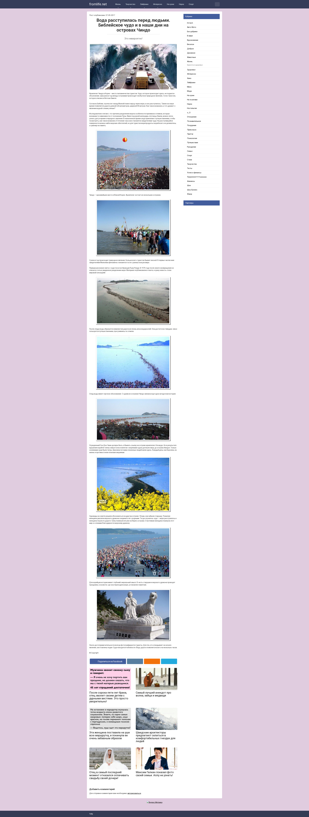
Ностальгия (192, 108)
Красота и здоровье (195, 65)
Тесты (189, 168)
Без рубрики (192, 31)
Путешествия (192, 142)
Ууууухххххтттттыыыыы (197, 177)
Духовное (191, 53)
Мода (189, 91)
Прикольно (191, 130)
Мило (189, 87)
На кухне (170, 4)
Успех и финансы (194, 173)
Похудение (191, 125)
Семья (189, 151)
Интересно (157, 4)
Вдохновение (192, 40)
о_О (188, 113)
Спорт (191, 4)
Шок (189, 185)
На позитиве (192, 100)
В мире (190, 36)
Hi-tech (190, 23)
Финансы (191, 181)
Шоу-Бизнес (192, 190)
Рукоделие (191, 147)
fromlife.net (98, 4)
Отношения (191, 117)
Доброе (190, 49)
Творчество (130, 4)
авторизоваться (134, 793)
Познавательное (194, 121)
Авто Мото (191, 27)
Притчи (190, 134)
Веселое (190, 44)
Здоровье (191, 70)
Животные (191, 57)
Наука (181, 4)
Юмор (189, 194)
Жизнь (118, 4)
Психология (192, 138)
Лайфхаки (144, 4)
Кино (189, 78)
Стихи (189, 160)
